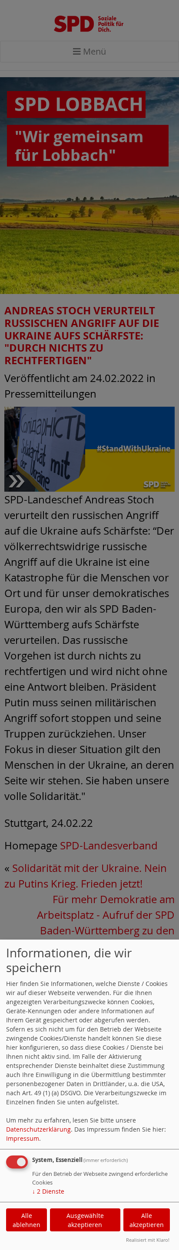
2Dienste (48, 1191)
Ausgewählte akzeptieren (85, 1220)
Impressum (22, 1138)
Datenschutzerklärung (38, 1129)
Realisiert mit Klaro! (147, 1240)
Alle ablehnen (26, 1220)
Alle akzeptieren (146, 1220)
